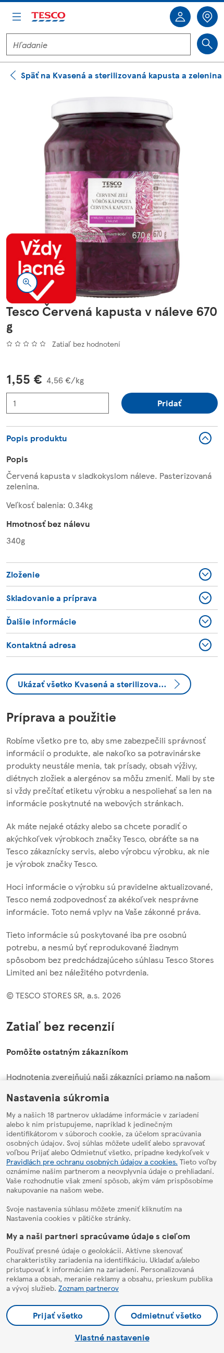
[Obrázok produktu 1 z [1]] (112, 197)
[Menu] (16, 16)
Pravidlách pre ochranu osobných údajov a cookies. (92, 1161)
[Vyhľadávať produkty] (207, 43)
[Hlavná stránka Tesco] (49, 17)
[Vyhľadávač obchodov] (207, 16)
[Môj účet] (180, 16)
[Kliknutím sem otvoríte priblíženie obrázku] (27, 282)
